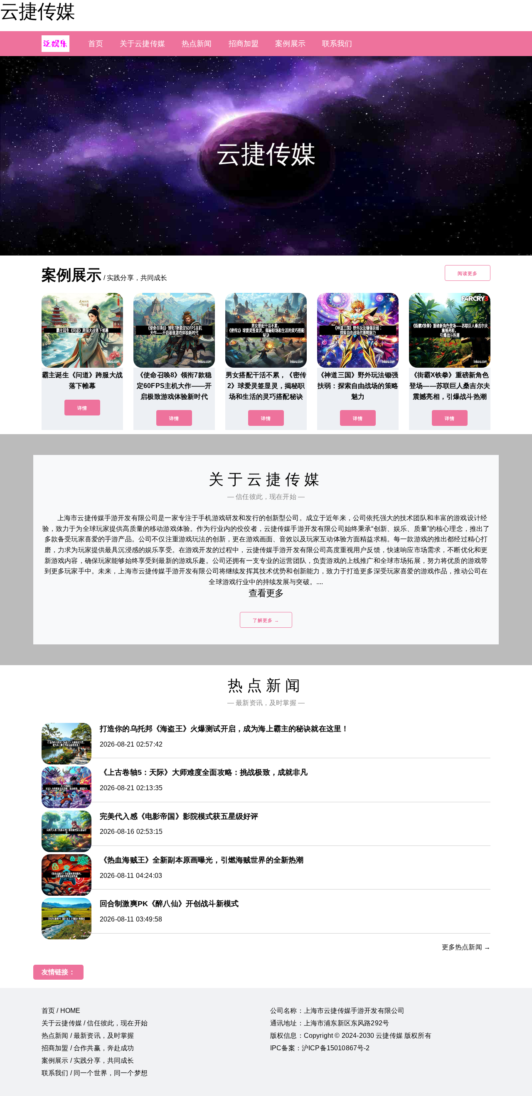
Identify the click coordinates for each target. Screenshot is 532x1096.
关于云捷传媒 (142, 43)
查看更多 (266, 593)
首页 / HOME (61, 1010)
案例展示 (290, 43)
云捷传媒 (37, 11)
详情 (82, 407)
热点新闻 (197, 43)
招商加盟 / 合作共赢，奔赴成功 (88, 1048)
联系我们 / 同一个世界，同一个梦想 (95, 1072)
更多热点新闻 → (466, 947)
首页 (95, 43)
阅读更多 (468, 273)
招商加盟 (244, 43)
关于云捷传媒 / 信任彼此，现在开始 (95, 1023)
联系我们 (337, 43)
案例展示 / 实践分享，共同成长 (88, 1060)
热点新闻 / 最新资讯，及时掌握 (88, 1035)
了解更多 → (266, 620)
